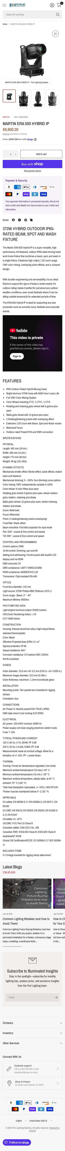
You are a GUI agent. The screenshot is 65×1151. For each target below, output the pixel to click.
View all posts (9, 872)
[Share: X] (19, 220)
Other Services (11, 1043)
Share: (6, 220)
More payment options (32, 170)
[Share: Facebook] (13, 220)
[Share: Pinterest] (25, 220)
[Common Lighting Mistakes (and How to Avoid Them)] (27, 894)
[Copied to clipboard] (31, 220)
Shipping (6, 134)
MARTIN (6, 117)
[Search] (57, 14)
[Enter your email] (56, 997)
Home (5, 24)
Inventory (8, 1033)
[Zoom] (55, 34)
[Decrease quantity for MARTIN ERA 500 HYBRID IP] (5, 154)
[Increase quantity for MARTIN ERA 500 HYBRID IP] (15, 154)
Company (8, 1023)
